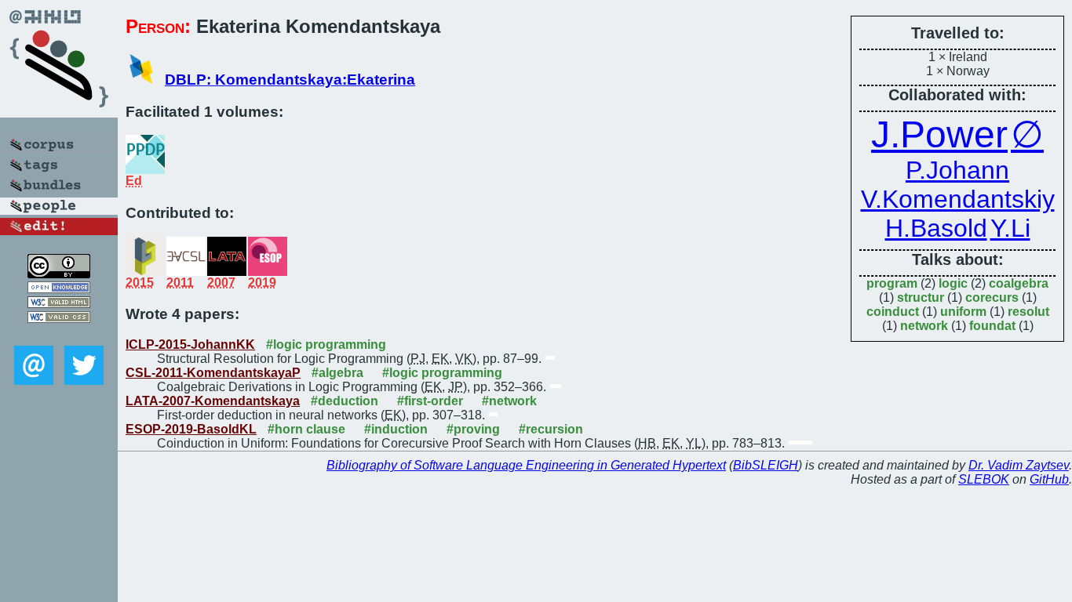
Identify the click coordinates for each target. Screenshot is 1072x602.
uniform (963, 311)
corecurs (992, 297)
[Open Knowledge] (58, 289)
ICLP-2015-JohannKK (190, 344)
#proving (473, 429)
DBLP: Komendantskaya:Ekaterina (290, 79)
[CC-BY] (58, 274)
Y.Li (1010, 228)
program (891, 283)
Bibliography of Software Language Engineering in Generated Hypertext (526, 465)
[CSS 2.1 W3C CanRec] (58, 334)
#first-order (430, 401)
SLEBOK (983, 479)
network (924, 325)
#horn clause (306, 429)
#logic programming (326, 344)
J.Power (939, 134)
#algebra (337, 372)
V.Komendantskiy (958, 199)
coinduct (892, 311)
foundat (992, 325)
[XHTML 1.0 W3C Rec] (58, 303)
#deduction (344, 401)
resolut (1028, 311)
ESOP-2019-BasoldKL (191, 429)
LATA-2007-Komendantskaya (213, 401)
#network (509, 401)
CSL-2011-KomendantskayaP (213, 372)
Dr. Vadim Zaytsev (1018, 465)
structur (920, 297)
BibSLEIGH (765, 465)
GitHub (1049, 479)
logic (953, 283)
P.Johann (957, 170)
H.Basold (936, 228)
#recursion (551, 429)
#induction (396, 429)
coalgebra (1018, 283)
